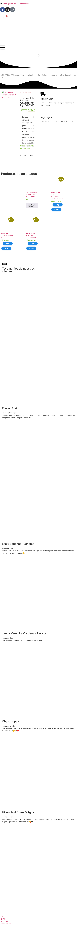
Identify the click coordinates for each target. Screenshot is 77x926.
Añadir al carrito (31, 205)
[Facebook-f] (2, 9)
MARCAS (4, 921)
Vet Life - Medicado (41, 75)
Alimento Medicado (26, 75)
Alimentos (15, 75)
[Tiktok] (12, 9)
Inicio (3, 75)
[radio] (58, 204)
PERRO (8, 75)
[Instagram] (7, 9)
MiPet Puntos (6, 924)
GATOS (3, 919)
